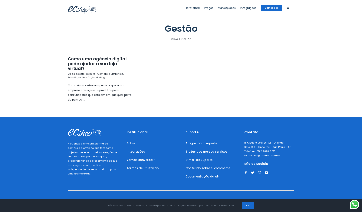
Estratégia (74, 77)
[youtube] (266, 172)
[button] (288, 8)
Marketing (98, 77)
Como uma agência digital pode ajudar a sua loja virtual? (97, 63)
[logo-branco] (84, 130)
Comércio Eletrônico (110, 74)
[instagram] (259, 172)
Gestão (86, 77)
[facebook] (245, 172)
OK (248, 205)
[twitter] (252, 172)
